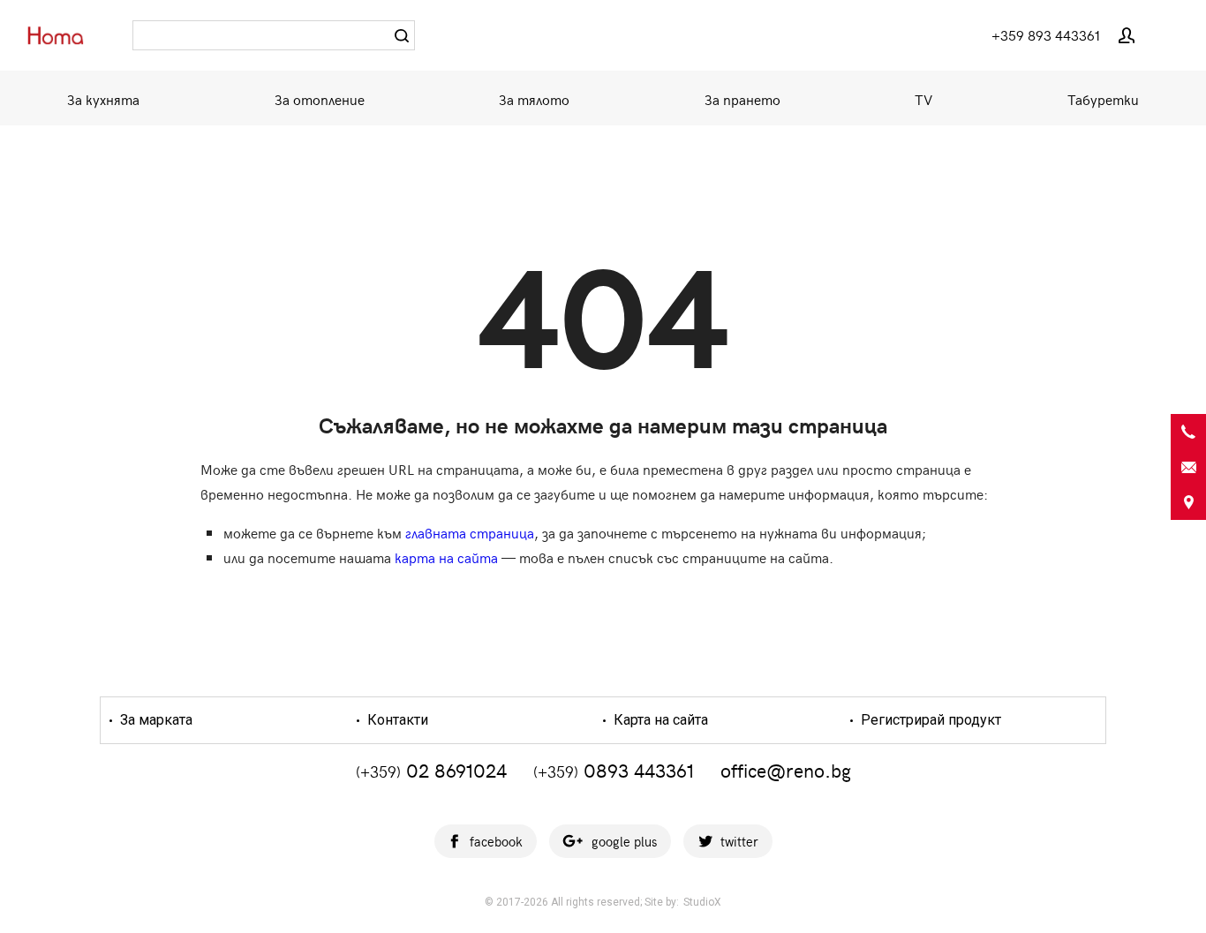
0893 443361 (613, 769)
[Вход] (1126, 35)
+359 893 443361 (1045, 34)
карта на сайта (446, 557)
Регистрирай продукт (929, 720)
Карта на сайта (659, 720)
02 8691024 (431, 769)
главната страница (469, 532)
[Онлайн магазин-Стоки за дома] (62, 34)
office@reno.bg (785, 769)
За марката (154, 720)
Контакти (396, 720)
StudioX (702, 902)
